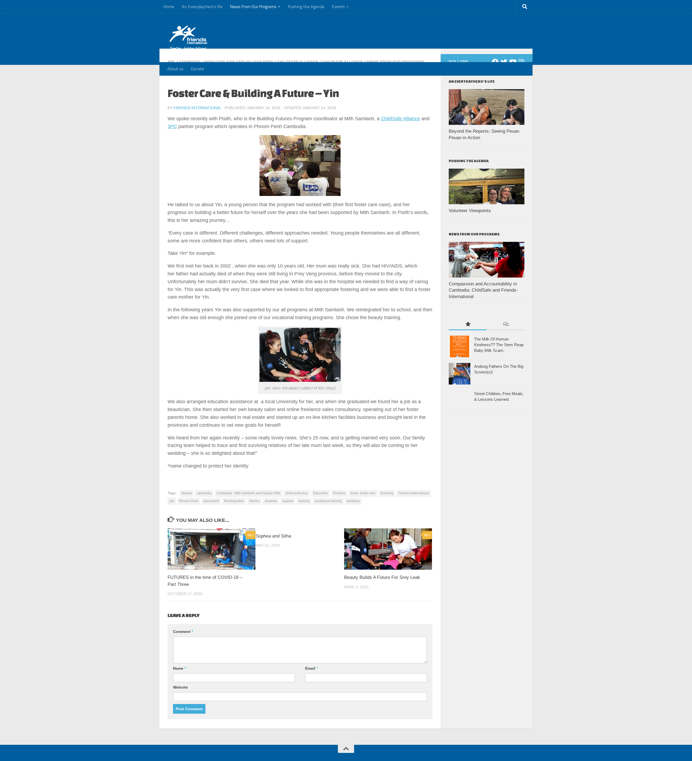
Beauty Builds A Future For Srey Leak (382, 577)
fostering (387, 493)
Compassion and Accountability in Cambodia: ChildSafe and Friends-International (483, 290)
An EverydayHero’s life (202, 6)
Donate (197, 68)
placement (211, 501)
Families (339, 493)
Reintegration (234, 501)
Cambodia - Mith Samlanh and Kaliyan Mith (248, 493)
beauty (187, 493)
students (271, 501)
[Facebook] (495, 62)
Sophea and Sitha (273, 536)
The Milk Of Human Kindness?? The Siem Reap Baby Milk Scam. (499, 345)
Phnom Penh (188, 501)
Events (338, 6)
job (171, 501)
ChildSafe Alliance (400, 118)
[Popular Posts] (468, 324)
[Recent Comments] (505, 324)
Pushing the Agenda (306, 6)
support (287, 501)
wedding (353, 501)
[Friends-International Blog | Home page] (188, 37)
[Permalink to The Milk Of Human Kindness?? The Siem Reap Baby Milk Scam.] (459, 346)
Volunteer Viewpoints (470, 210)
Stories (254, 501)
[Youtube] (512, 62)
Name (179, 668)
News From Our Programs (253, 6)
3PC (172, 126)
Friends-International (197, 108)
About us (175, 68)
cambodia (204, 493)
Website (180, 687)
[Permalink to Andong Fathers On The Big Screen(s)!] (459, 374)
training (304, 501)
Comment (183, 631)
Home (168, 6)
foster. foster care (363, 493)
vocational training (328, 501)
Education (320, 493)
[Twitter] (504, 62)
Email (311, 668)
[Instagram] (521, 62)
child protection (296, 493)
